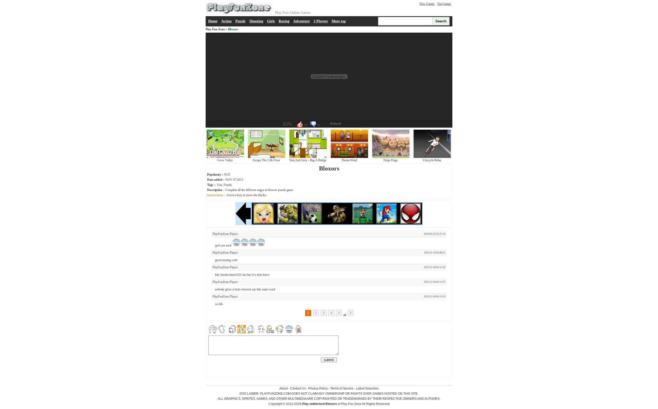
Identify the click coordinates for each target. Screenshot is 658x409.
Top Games (444, 4)
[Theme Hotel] (349, 157)
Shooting (256, 21)
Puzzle (240, 21)
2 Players (321, 21)
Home (212, 21)
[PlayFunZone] (239, 14)
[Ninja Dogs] (390, 157)
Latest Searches (367, 388)
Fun (219, 185)
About (283, 388)
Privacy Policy (318, 388)
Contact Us (298, 388)
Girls (271, 21)
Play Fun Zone (215, 29)
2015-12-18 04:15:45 (434, 267)
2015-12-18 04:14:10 (434, 296)
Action (226, 21)
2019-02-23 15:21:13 (434, 234)
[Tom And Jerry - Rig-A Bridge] (308, 157)
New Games (427, 4)
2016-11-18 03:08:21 (434, 252)
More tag (339, 21)
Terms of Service (341, 388)
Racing (284, 21)
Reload (335, 124)
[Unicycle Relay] (432, 157)
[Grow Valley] (225, 157)
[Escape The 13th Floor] (266, 157)
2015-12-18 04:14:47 (434, 282)
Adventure (301, 21)
